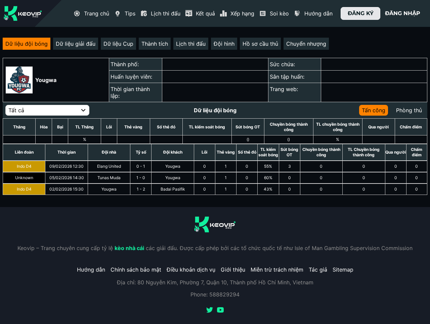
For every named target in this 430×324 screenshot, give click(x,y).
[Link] (23, 13)
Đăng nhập (402, 13)
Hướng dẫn (91, 269)
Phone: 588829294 (215, 294)
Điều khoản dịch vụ (191, 269)
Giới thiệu (233, 269)
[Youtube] (220, 310)
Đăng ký (361, 13)
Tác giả (318, 269)
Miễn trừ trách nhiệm (277, 269)
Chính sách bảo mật (136, 269)
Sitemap (343, 269)
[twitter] (210, 310)
